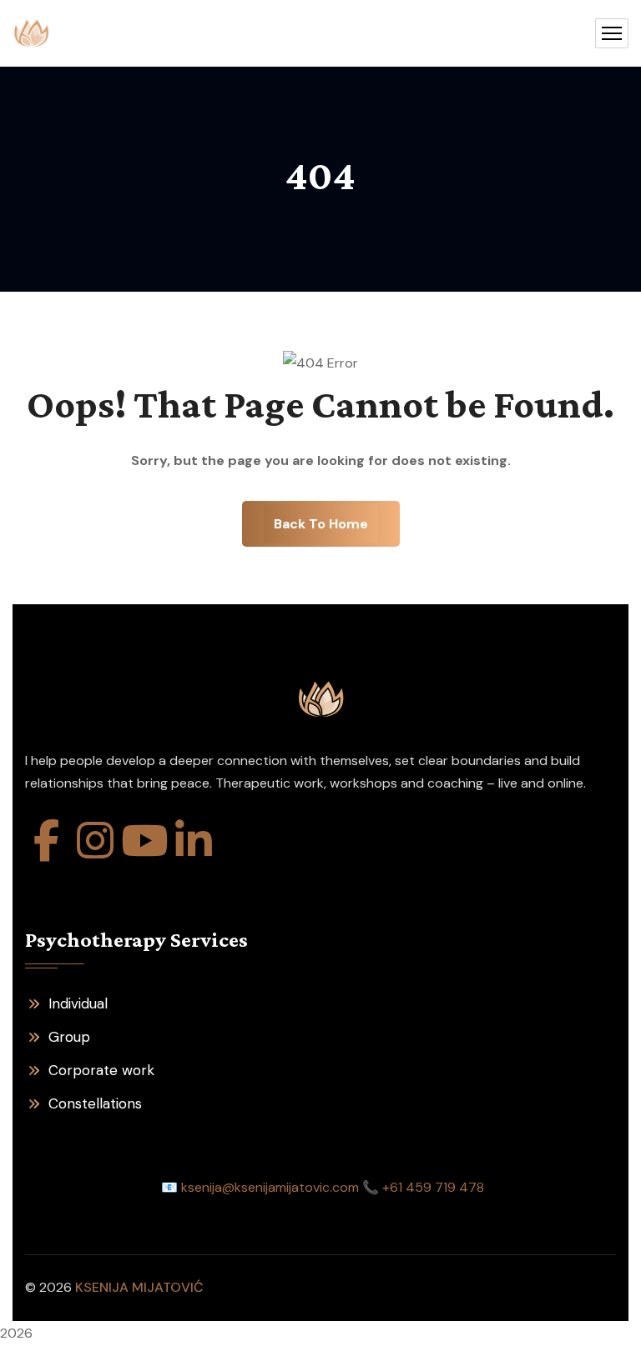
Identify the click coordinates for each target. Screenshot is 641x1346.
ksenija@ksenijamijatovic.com (270, 1187)
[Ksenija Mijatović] (31, 34)
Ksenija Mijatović (139, 1287)
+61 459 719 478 (433, 1187)
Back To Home (321, 524)
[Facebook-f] (46, 840)
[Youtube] (144, 840)
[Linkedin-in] (194, 840)
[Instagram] (95, 840)
